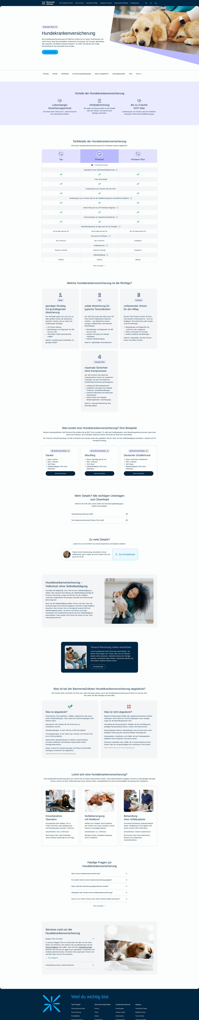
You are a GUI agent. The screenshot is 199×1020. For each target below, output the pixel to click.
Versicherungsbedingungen (81, 74)
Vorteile (54, 74)
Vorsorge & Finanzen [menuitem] (106, 3)
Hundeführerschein (85, 947)
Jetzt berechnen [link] (50, 52)
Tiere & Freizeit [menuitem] (79, 3)
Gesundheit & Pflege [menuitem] (92, 3)
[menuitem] (146, 3)
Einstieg (46, 74)
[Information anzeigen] (117, 170)
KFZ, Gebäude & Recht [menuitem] (66, 3)
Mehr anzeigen (98, 266)
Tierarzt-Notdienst (52, 947)
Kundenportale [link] (98, 666)
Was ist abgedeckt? (102, 74)
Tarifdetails (65, 74)
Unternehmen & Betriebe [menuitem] (121, 3)
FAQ (130, 74)
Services (139, 74)
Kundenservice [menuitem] (135, 3)
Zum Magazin (53, 958)
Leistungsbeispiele (118, 74)
